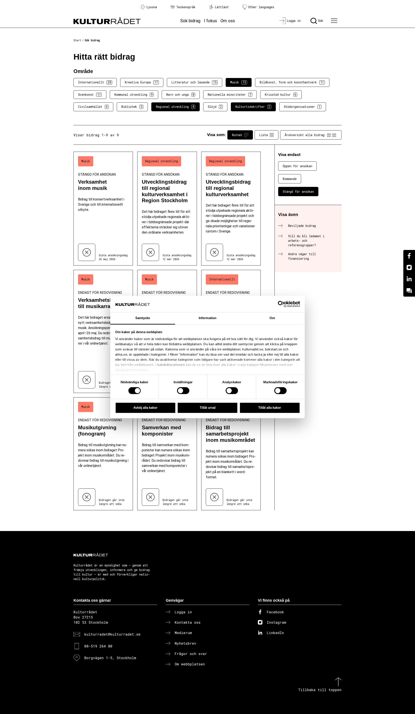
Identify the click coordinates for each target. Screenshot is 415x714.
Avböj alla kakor (145, 407)
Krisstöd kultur (280, 94)
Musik (238, 82)
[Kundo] (409, 291)
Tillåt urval (207, 407)
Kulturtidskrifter (252, 107)
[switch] (183, 390)
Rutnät (237, 135)
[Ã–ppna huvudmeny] (335, 20)
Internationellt (94, 82)
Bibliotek (131, 107)
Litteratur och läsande (194, 82)
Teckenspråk (185, 7)
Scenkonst (89, 94)
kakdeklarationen (171, 365)
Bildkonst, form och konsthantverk (292, 82)
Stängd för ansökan (298, 191)
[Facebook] (409, 256)
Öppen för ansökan (297, 166)
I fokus (210, 20)
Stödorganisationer (302, 107)
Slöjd (215, 107)
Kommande (290, 179)
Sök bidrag (190, 20)
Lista (263, 135)
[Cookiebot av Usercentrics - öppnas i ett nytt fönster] (281, 304)
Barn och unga (180, 94)
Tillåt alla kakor (269, 407)
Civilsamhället (93, 107)
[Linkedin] (409, 279)
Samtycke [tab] (142, 318)
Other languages (261, 7)
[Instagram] (409, 267)
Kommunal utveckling (133, 94)
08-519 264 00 (98, 646)
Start (77, 40)
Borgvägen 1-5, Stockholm (110, 657)
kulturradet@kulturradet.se (112, 634)
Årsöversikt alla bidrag (304, 135)
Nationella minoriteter (229, 94)
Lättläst (222, 7)
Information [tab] (207, 318)
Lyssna (152, 7)
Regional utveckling (175, 107)
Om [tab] (272, 318)
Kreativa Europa (141, 82)
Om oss (227, 20)
